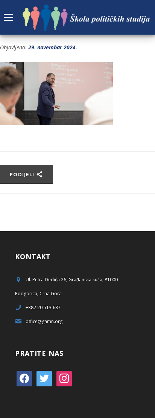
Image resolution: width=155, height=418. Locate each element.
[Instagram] (64, 377)
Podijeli (23, 174)
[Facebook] (24, 377)
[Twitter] (44, 377)
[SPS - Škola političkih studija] (87, 17)
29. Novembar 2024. (52, 47)
